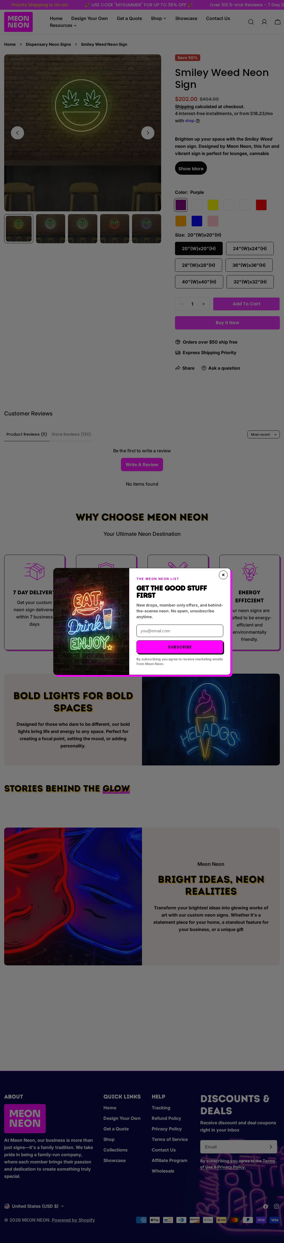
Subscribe (180, 647)
